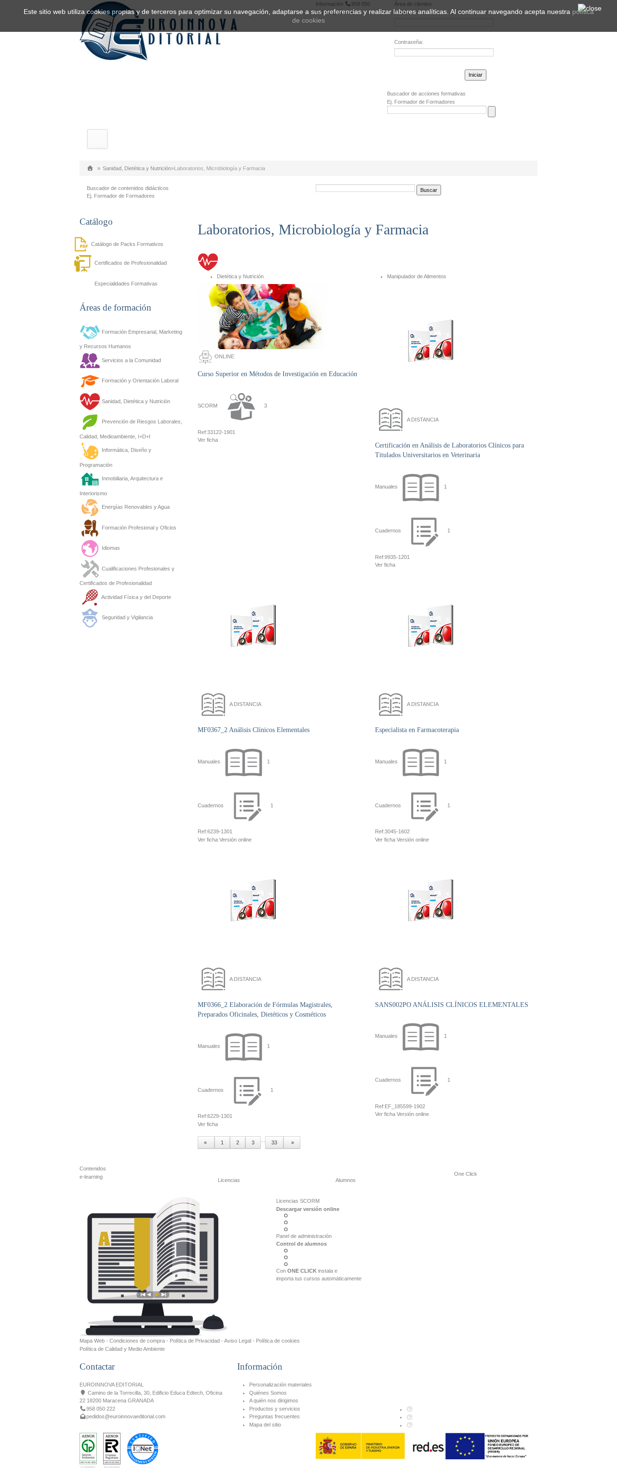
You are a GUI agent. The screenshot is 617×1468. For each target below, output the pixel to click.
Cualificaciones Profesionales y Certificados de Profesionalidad (127, 576)
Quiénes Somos (268, 1393)
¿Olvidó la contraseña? (421, 73)
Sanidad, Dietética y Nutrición (137, 168)
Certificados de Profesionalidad (130, 263)
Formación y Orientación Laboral (140, 380)
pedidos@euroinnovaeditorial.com (125, 1416)
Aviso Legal (237, 1341)
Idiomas (111, 548)
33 (274, 1142)
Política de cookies (278, 1341)
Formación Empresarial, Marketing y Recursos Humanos (131, 339)
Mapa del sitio (265, 1424)
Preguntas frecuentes (274, 1416)
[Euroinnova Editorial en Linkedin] (409, 1417)
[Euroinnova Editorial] (90, 168)
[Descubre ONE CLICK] (153, 1266)
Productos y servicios (274, 1409)
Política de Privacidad (195, 1341)
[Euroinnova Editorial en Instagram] (409, 1425)
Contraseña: (408, 42)
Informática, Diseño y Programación (115, 458)
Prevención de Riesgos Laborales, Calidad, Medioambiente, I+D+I (131, 429)
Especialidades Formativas (126, 283)
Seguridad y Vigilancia (127, 618)
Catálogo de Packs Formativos (127, 244)
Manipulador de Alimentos (416, 276)
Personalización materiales (280, 1384)
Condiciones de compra (137, 1341)
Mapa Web (92, 1341)
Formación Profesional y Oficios (139, 527)
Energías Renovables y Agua (136, 507)
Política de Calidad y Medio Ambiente (122, 1349)
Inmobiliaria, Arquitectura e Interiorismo (121, 486)
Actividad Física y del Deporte (136, 597)
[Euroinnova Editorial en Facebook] (409, 1409)
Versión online (235, 840)
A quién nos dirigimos (273, 1400)
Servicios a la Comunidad (131, 360)
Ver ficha (208, 440)
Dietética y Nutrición (240, 276)
